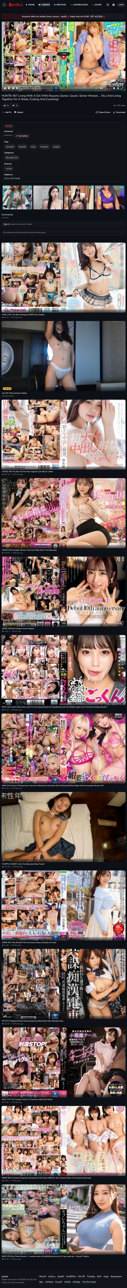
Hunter (9, 168)
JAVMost (49, 1282)
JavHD (64, 16)
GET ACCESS (96, 16)
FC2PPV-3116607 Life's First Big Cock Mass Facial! (23, 864)
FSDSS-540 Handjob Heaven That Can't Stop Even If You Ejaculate (29, 550)
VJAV (99, 1276)
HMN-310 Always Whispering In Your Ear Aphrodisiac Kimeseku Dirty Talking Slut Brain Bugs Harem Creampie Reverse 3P (52, 785)
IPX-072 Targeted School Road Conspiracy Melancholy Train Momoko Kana (32, 1021)
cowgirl (56, 146)
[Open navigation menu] (4, 4)
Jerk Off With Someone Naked (14, 393)
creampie (10, 146)
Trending (91, 1276)
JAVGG (67, 1282)
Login (121, 5)
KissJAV (58, 1282)
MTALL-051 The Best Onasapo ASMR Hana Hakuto (23, 314)
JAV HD (81, 1276)
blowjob (22, 146)
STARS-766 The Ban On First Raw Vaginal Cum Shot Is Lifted (27, 471)
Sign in (6, 224)
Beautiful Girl (12, 157)
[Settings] (113, 4)
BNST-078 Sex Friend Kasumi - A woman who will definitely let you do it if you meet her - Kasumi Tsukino (45, 1256)
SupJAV (60, 1276)
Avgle (106, 1276)
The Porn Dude (89, 1282)
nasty (33, 146)
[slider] (54, 88)
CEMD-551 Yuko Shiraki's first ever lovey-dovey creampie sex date (29, 942)
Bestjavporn (116, 1276)
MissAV (42, 1276)
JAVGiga (76, 1282)
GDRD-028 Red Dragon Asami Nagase (18, 628)
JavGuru (51, 1276)
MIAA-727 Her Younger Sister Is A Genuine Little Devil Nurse (27, 1099)
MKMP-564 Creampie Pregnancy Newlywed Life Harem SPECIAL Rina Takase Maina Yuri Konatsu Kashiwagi (46, 1178)
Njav (41, 1282)
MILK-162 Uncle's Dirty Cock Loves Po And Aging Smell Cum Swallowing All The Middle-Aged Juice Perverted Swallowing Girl (54, 707)
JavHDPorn (71, 1276)
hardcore (44, 146)
